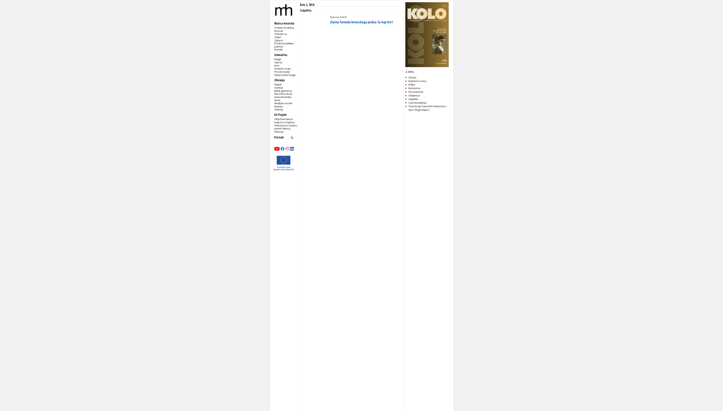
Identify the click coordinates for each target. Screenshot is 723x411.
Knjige (277, 59)
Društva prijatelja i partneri (284, 45)
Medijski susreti (283, 103)
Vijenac (278, 62)
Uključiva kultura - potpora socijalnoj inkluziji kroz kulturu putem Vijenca (285, 123)
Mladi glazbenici (283, 90)
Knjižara (278, 106)
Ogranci (278, 40)
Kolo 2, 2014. (307, 5)
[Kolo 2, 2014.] (427, 66)
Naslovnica (414, 88)
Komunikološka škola (282, 98)
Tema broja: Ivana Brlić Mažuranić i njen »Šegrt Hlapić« (427, 108)
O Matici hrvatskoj (284, 27)
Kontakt (278, 49)
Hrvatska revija (282, 68)
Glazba (412, 77)
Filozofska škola (283, 93)
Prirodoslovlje (282, 71)
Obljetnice (414, 95)
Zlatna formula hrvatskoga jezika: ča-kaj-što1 (361, 22)
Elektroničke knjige (285, 75)
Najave (278, 84)
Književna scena (417, 81)
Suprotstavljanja (417, 102)
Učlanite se (280, 34)
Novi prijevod (415, 91)
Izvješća (278, 87)
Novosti (278, 31)
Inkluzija (279, 131)
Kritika (411, 84)
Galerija (278, 109)
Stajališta (413, 99)
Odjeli (277, 37)
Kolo (276, 65)
